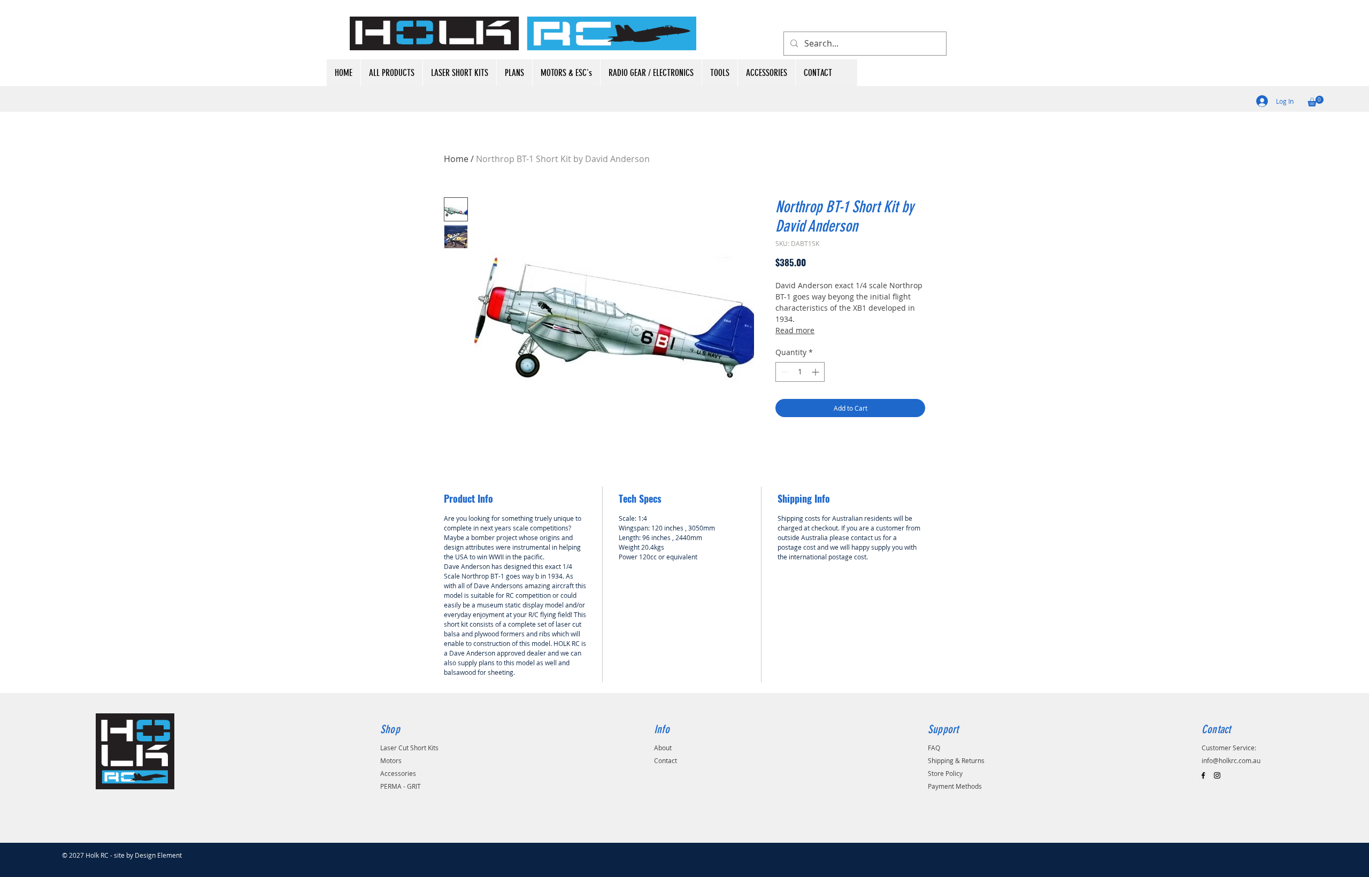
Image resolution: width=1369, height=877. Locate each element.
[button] (1316, 101)
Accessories (398, 773)
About (663, 747)
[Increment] (816, 372)
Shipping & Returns (956, 760)
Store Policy (945, 773)
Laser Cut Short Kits (409, 747)
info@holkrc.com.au (1231, 760)
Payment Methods (955, 786)
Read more (794, 330)
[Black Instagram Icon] (1217, 775)
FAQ (934, 747)
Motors (391, 760)
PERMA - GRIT (400, 786)
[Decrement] (783, 372)
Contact (665, 760)
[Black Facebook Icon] (1203, 775)
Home (456, 159)
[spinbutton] (800, 372)
